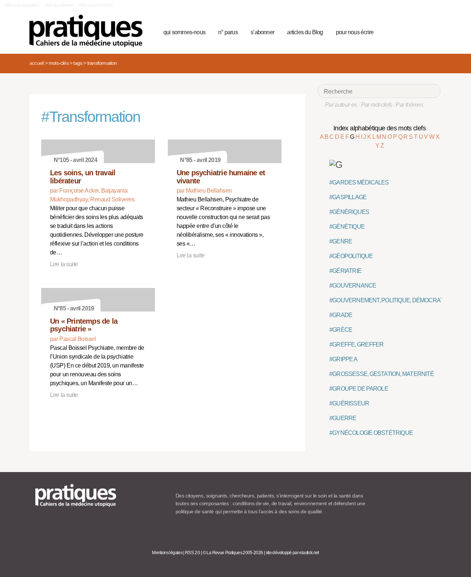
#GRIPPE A (343, 359)
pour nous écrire (354, 32)
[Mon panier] (407, 31)
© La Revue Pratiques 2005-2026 (233, 552)
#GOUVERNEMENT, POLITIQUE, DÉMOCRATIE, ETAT (396, 300)
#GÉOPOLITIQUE (351, 256)
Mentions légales (167, 552)
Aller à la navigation (21, 5)
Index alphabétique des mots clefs (379, 128)
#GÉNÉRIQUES (349, 212)
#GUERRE (342, 418)
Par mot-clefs (376, 105)
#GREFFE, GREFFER (356, 344)
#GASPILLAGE (347, 197)
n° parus (228, 32)
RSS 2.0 (192, 552)
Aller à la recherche (96, 5)
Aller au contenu (59, 5)
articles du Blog (305, 32)
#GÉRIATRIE (345, 271)
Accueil (36, 63)
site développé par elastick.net (292, 552)
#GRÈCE (340, 330)
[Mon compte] (420, 31)
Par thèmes (409, 105)
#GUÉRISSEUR (349, 403)
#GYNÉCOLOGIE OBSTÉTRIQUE (371, 433)
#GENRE (340, 241)
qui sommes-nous (184, 32)
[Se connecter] (432, 31)
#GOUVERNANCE (352, 285)
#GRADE (340, 315)
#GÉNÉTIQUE (347, 227)
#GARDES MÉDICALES (359, 182)
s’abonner (262, 32)
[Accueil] (88, 31)
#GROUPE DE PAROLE (358, 389)
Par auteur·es (341, 105)
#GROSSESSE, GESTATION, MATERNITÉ (381, 374)
